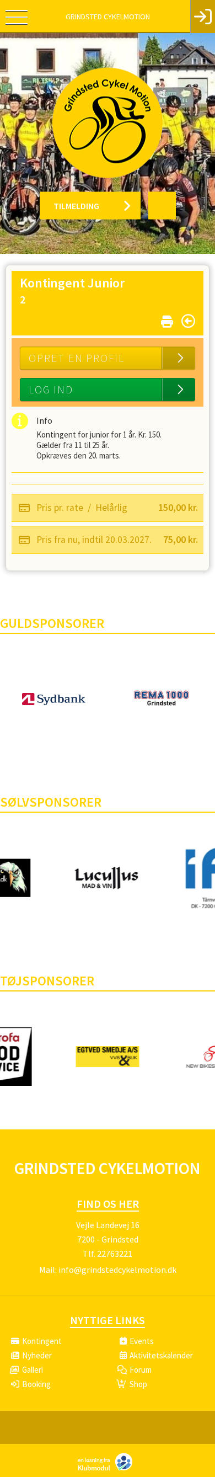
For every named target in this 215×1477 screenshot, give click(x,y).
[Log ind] (202, 16)
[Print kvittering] (167, 319)
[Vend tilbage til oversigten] (188, 321)
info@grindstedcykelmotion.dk (117, 1269)
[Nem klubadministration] (108, 1469)
